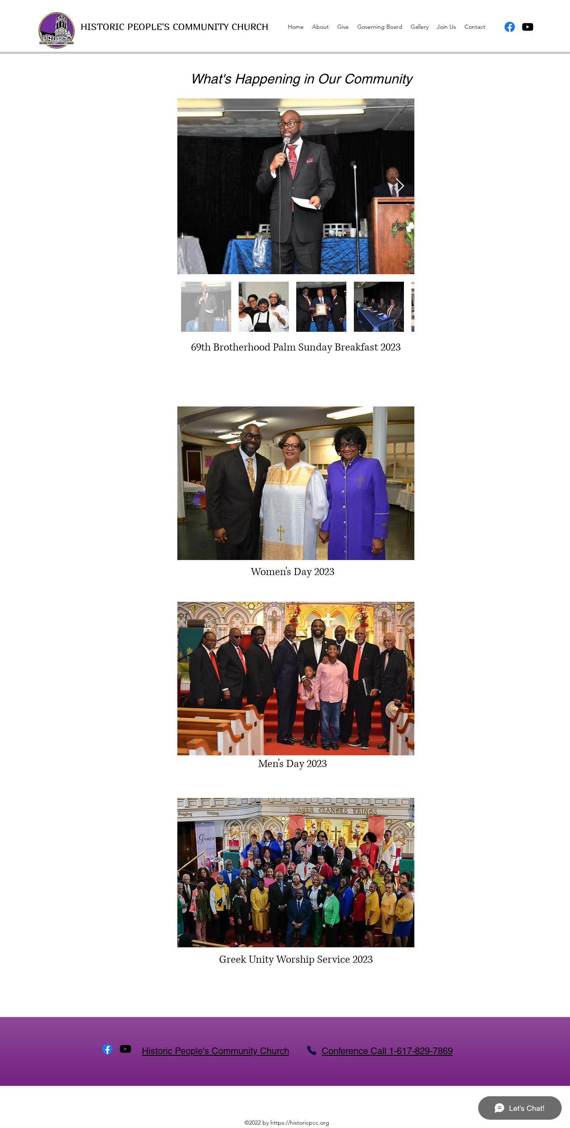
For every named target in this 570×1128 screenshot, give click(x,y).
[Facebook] (510, 27)
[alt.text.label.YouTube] (528, 27)
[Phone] (311, 1050)
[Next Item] (400, 186)
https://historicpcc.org (299, 1122)
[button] (295, 483)
